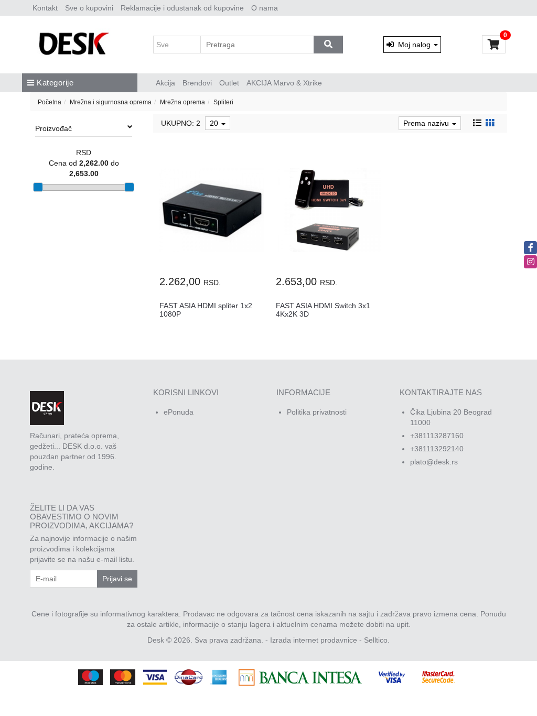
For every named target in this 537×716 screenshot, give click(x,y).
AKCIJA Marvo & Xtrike (284, 83)
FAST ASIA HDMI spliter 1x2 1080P (205, 309)
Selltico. (377, 640)
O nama (264, 8)
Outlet (229, 83)
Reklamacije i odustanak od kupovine (182, 8)
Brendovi (197, 83)
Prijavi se (117, 578)
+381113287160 (437, 435)
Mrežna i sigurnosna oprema (111, 102)
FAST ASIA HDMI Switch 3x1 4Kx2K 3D (323, 309)
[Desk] (75, 44)
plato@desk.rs (434, 462)
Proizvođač (53, 128)
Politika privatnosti (317, 412)
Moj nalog (413, 44)
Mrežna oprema (182, 102)
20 (215, 123)
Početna (49, 102)
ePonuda (179, 412)
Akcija (165, 83)
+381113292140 (437, 448)
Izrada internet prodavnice (313, 640)
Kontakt (45, 8)
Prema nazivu (427, 123)
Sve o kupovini (89, 8)
